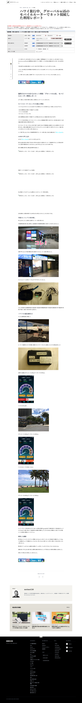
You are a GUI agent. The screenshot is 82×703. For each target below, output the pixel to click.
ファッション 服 (32, 668)
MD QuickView (57, 657)
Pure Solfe (57, 645)
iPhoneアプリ (32, 648)
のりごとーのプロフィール (47, 2)
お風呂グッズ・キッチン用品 (34, 659)
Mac (75, 2)
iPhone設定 (32, 652)
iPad (31, 645)
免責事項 (43, 648)
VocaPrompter (58, 648)
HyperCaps (57, 650)
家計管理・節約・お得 (26, 7)
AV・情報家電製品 (33, 643)
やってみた (32, 661)
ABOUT (43, 643)
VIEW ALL (68, 607)
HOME (21, 7)
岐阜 (31, 677)
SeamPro (57, 654)
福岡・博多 (32, 687)
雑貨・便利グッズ (64, 2)
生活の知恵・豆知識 (33, 685)
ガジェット (32, 664)
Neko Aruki (57, 656)
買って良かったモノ (33, 690)
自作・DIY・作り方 (33, 689)
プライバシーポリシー (45, 647)
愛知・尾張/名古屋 (33, 679)
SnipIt (56, 643)
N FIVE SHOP (45, 657)
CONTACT (44, 645)
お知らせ (31, 657)
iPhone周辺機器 (33, 650)
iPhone (71, 2)
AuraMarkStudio (46, 660)
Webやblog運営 (33, 656)
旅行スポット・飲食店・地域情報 (34, 683)
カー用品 (31, 663)
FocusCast (57, 652)
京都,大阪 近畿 (32, 672)
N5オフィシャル (45, 655)
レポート (31, 670)
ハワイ (31, 666)
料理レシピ (32, 680)
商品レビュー (56, 2)
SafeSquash (57, 647)
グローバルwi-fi (59, 132)
